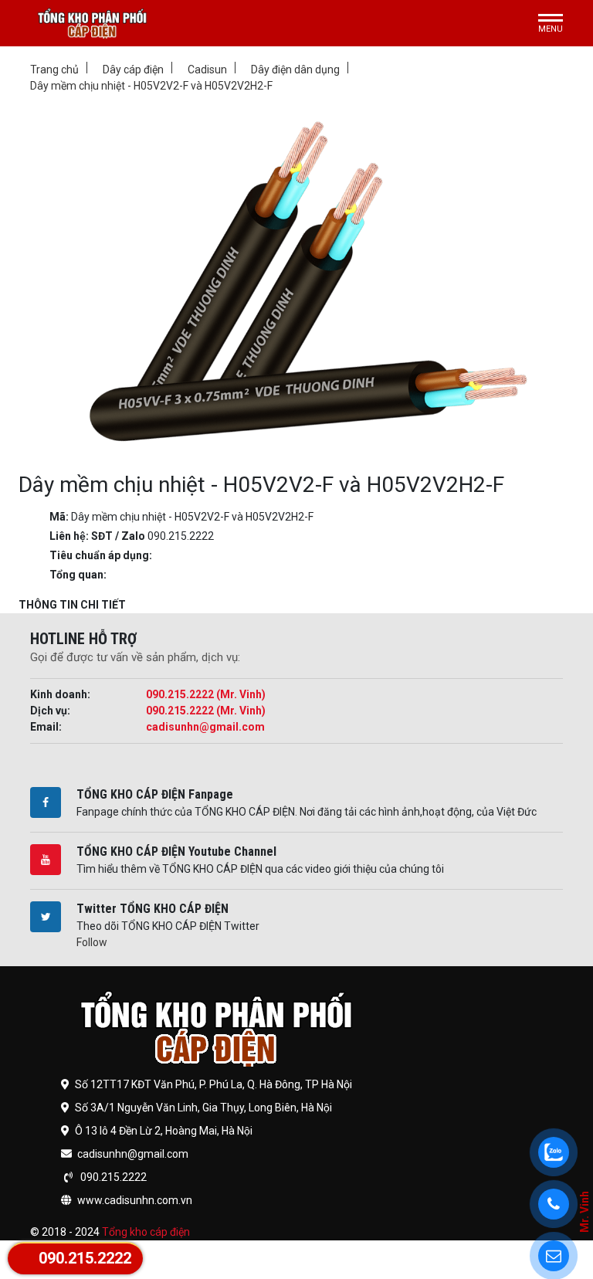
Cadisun (207, 69)
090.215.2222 (85, 1258)
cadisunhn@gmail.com (205, 727)
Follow (91, 942)
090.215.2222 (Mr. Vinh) (206, 694)
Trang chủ (54, 69)
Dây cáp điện (133, 69)
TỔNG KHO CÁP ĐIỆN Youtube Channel (176, 851)
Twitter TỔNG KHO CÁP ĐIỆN (152, 908)
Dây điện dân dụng (295, 69)
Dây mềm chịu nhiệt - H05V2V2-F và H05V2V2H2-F (151, 86)
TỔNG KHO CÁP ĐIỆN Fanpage (154, 794)
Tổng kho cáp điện (146, 1232)
